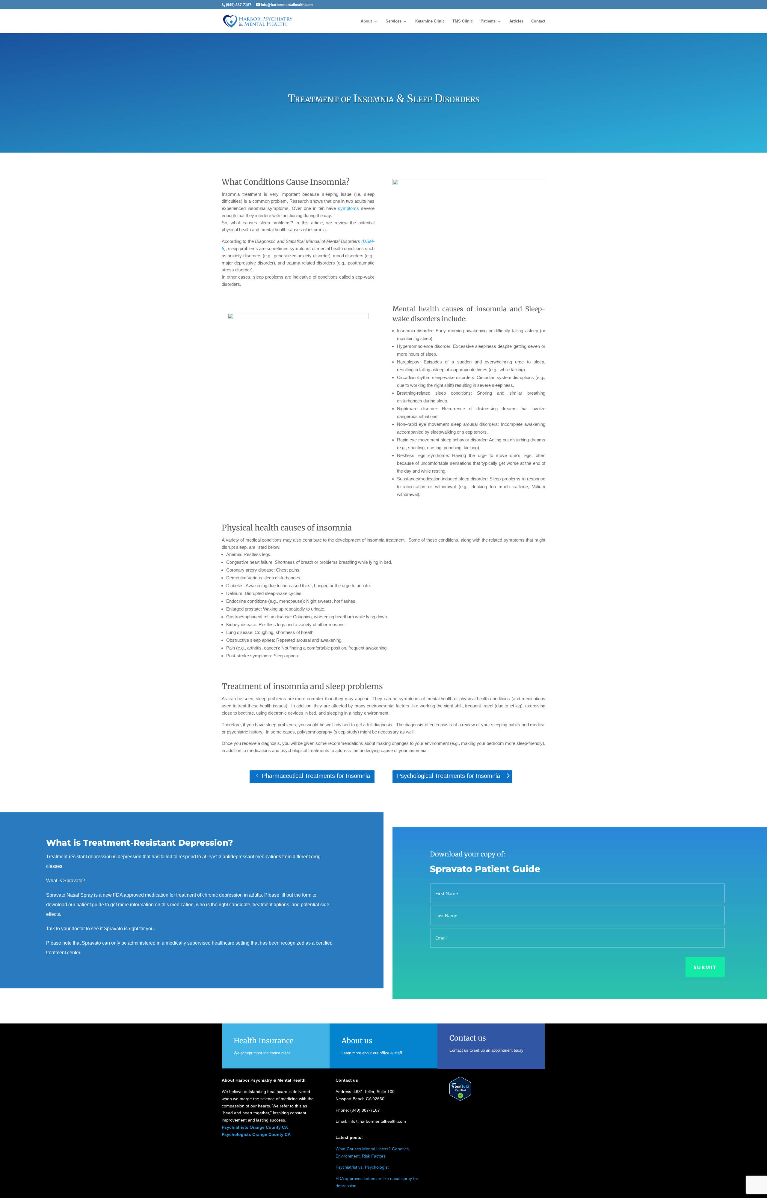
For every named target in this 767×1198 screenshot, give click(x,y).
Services (393, 21)
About (366, 21)
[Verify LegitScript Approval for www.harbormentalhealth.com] (460, 1099)
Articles (516, 21)
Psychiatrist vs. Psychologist (362, 1167)
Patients (488, 21)
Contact (538, 21)
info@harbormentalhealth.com (377, 1121)
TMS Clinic (462, 21)
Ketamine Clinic (430, 21)
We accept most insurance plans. (263, 1053)
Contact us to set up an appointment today (486, 1050)
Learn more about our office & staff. (372, 1053)
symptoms (348, 208)
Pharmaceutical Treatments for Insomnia (316, 775)
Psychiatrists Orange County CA (255, 1127)
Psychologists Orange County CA (256, 1134)
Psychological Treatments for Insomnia (448, 775)
